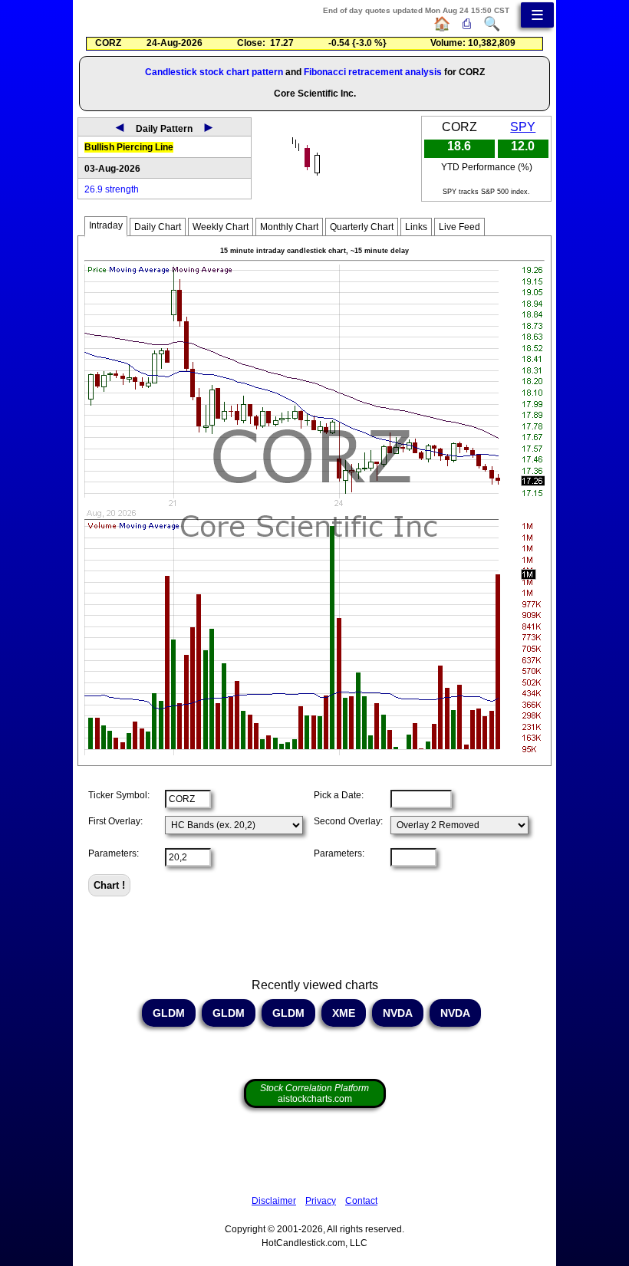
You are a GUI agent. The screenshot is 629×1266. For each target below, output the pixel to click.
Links (416, 227)
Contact (361, 1200)
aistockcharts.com (314, 1093)
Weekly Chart (221, 227)
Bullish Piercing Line (128, 147)
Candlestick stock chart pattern (214, 72)
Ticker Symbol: (119, 795)
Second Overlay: (348, 821)
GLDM (169, 1013)
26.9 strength (111, 189)
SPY (522, 126)
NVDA (398, 1013)
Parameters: (113, 853)
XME (343, 1013)
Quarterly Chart (362, 227)
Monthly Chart (289, 227)
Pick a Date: (339, 795)
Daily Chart (157, 227)
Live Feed (459, 227)
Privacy (320, 1200)
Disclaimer (274, 1200)
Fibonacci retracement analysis (373, 72)
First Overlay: (115, 821)
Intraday (106, 225)
